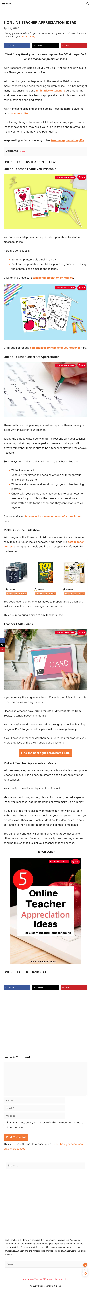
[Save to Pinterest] (2, 649)
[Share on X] (2, 645)
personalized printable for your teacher (55, 347)
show (23, 151)
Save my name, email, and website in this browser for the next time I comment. (44, 1125)
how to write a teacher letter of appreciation (53, 516)
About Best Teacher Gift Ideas (37, 1279)
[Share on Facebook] (2, 640)
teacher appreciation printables (53, 277)
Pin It (83, 177)
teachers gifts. (20, 113)
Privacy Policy (61, 1279)
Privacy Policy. (29, 36)
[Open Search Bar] (87, 3)
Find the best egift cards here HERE (45, 753)
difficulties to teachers (50, 90)
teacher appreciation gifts (67, 140)
